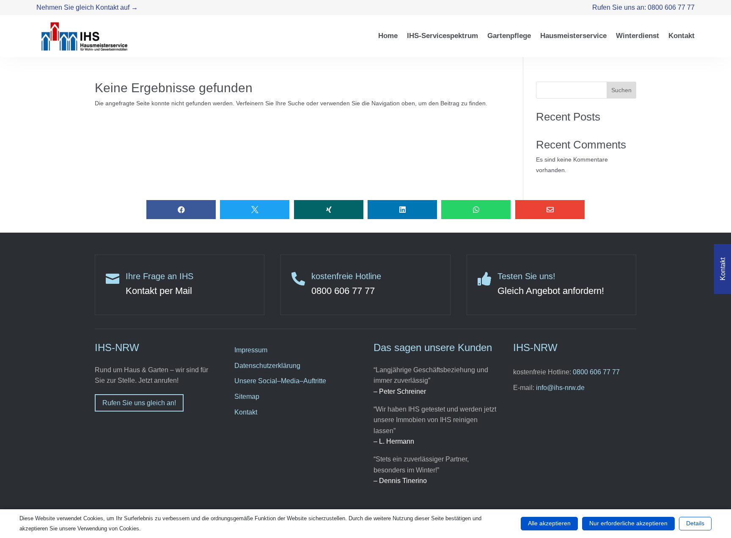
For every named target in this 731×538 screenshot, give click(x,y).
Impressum (250, 350)
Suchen (621, 90)
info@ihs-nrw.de (560, 387)
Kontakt (245, 412)
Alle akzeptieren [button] (549, 523)
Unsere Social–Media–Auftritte (280, 380)
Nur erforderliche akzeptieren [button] (628, 523)
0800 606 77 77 (596, 372)
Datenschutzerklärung (267, 365)
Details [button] (695, 523)
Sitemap (246, 396)
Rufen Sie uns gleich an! (139, 402)
